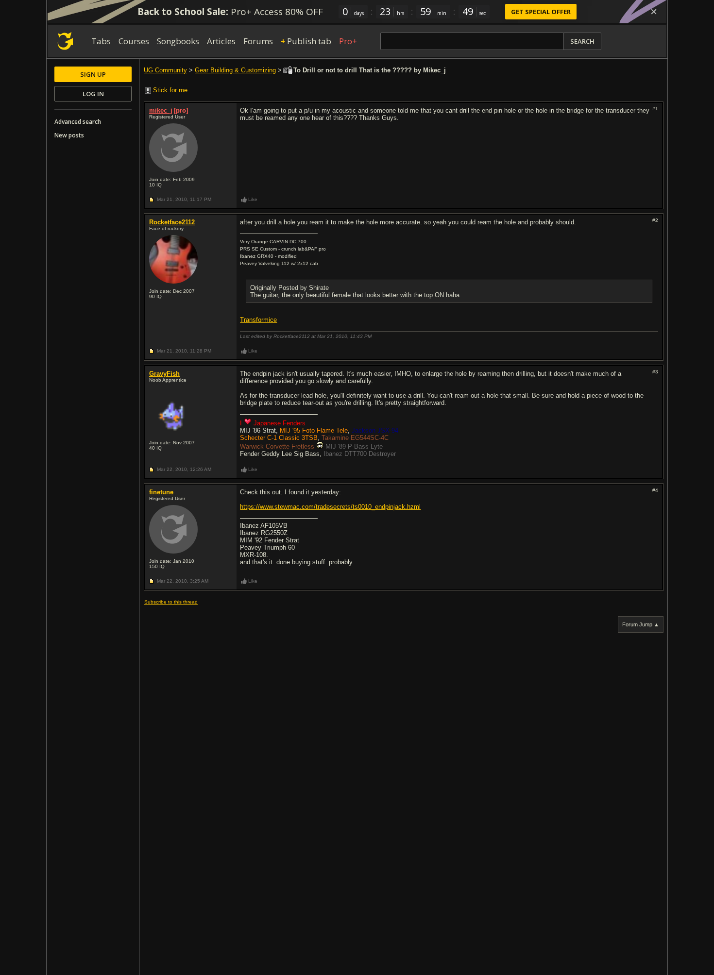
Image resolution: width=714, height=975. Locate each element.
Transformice (258, 319)
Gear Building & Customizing (235, 70)
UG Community (165, 70)
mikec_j (160, 110)
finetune (161, 492)
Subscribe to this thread (171, 602)
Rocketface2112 (172, 222)
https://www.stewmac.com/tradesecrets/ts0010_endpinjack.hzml (330, 506)
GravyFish (164, 373)
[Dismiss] (654, 11)
